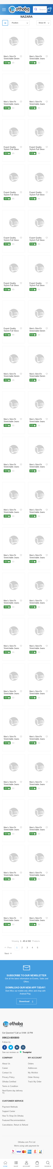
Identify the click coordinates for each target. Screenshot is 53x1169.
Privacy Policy (8, 1077)
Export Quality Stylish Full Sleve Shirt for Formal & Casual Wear (11, 150)
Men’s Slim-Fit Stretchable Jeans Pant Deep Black (11, 104)
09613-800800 (10, 1037)
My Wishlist (33, 1073)
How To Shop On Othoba (12, 1116)
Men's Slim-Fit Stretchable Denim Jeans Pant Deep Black (37, 331)
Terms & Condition (10, 1086)
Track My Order (34, 1082)
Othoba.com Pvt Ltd (26, 1142)
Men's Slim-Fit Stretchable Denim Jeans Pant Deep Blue (11, 377)
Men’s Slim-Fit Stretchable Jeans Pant (37, 104)
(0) (39, 108)
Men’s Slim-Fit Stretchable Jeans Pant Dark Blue (37, 58)
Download (24, 1001)
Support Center (8, 1111)
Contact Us (7, 1073)
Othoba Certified (9, 1082)
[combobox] (40, 9)
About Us (6, 1064)
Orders (31, 1064)
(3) (13, 380)
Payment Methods (10, 1107)
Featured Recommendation (13, 1120)
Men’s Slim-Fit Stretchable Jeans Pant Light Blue (11, 421)
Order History (33, 1077)
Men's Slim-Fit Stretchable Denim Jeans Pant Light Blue (37, 377)
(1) (39, 63)
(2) (13, 63)
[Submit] (36, 9)
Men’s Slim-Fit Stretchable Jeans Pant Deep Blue (37, 693)
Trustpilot (26, 1052)
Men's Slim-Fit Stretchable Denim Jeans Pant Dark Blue (11, 59)
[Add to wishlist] (21, 57)
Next (7, 953)
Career (5, 1068)
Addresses (32, 1068)
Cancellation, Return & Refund (15, 1125)
